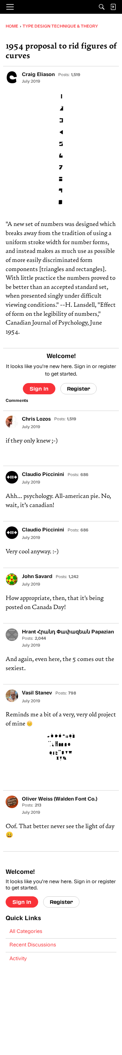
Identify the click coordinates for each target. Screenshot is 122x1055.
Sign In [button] (39, 388)
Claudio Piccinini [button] (43, 474)
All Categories (25, 931)
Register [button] (78, 388)
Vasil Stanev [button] (37, 693)
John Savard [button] (37, 576)
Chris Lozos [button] (36, 419)
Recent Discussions (32, 945)
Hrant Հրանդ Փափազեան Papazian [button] (68, 632)
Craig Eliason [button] (38, 74)
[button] (12, 77)
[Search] (101, 7)
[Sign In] (113, 7)
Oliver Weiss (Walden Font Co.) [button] (59, 799)
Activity (18, 958)
